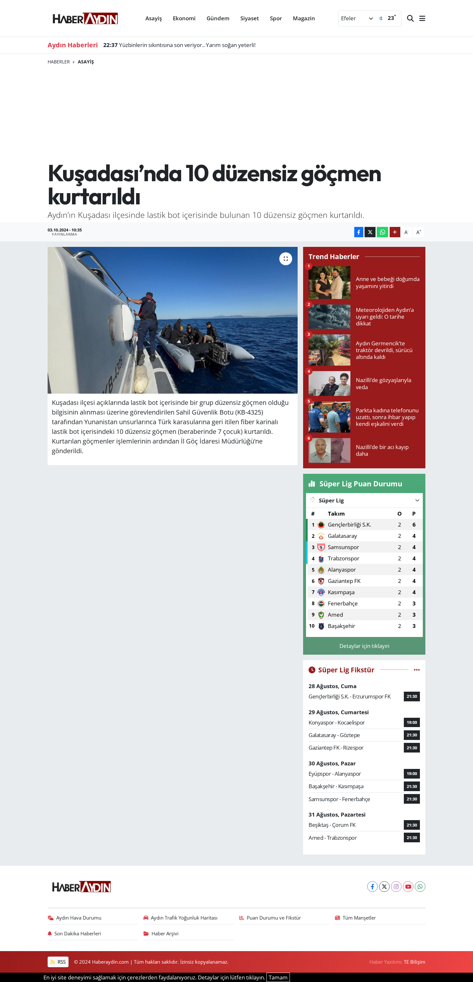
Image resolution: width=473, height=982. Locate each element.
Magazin (304, 18)
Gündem (218, 18)
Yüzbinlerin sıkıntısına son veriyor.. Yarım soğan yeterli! (179, 45)
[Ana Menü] (419, 18)
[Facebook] (372, 886)
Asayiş (153, 18)
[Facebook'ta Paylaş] (358, 232)
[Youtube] (408, 886)
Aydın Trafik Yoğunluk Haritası (184, 917)
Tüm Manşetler (359, 917)
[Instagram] (396, 886)
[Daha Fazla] (395, 232)
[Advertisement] (237, 113)
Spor (276, 18)
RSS (61, 962)
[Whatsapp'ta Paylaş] (382, 232)
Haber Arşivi (165, 933)
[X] (384, 886)
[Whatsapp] (420, 886)
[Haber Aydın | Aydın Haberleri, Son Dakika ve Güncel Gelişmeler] (85, 17)
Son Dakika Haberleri (77, 933)
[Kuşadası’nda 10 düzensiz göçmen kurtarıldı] (173, 320)
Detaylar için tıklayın (364, 646)
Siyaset (249, 18)
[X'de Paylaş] (370, 232)
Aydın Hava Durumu (78, 917)
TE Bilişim (414, 962)
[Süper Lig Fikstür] (417, 669)
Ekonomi (184, 18)
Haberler (59, 62)
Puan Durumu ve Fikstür (274, 917)
